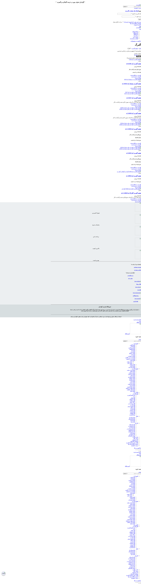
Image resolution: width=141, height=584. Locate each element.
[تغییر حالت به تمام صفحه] (137, 582)
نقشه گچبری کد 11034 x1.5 (133, 129)
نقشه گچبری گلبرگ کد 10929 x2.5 (131, 193)
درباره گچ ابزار (130, 275)
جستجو (125, 6)
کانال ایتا (139, 289)
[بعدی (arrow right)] (139, 583)
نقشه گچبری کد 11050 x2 (133, 113)
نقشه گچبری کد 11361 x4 (133, 63)
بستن (139, 339)
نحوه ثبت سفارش (137, 267)
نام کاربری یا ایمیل (136, 13)
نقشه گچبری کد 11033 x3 (133, 153)
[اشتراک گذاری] (139, 582)
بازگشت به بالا (137, 448)
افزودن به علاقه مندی (135, 75)
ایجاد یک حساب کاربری (131, 11)
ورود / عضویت (134, 445)
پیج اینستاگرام (136, 295)
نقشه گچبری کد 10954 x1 (133, 176)
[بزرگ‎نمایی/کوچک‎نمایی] (136, 582)
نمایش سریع (138, 78)
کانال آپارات (135, 301)
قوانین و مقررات (137, 270)
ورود (139, 19)
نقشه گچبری (135, 48)
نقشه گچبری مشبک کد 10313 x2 (131, 83)
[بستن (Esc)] (140, 582)
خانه (140, 48)
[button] (136, 76)
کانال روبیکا (138, 284)
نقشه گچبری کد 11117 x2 (133, 98)
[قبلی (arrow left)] (140, 583)
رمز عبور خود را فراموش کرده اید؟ (132, 22)
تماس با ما (130, 278)
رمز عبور (138, 16)
